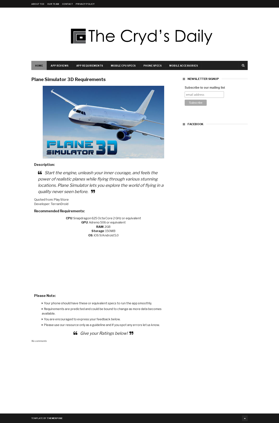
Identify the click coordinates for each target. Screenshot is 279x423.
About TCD (37, 4)
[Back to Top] (245, 418)
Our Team (53, 4)
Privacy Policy (85, 4)
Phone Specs (152, 65)
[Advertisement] (103, 264)
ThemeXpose (55, 418)
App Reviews (60, 65)
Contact (67, 4)
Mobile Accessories (183, 65)
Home (39, 65)
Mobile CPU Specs (123, 65)
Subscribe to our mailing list (205, 87)
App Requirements (89, 65)
